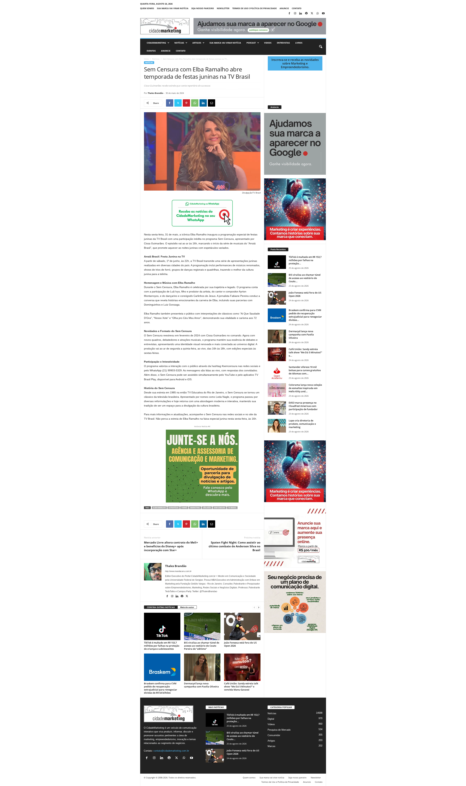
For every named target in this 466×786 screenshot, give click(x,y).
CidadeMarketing (156, 42)
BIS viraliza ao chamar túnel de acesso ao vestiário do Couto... (305, 278)
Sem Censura (219, 508)
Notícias (179, 42)
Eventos (151, 50)
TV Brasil (232, 508)
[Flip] (220, 103)
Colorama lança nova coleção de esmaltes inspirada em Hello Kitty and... (305, 388)
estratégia (173, 508)
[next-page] (258, 607)
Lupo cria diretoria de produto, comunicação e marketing (302, 424)
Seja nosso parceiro (202, 8)
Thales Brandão (155, 93)
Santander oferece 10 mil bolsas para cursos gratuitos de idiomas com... (305, 370)
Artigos (196, 42)
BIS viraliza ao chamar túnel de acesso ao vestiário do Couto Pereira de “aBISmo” (201, 645)
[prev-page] (254, 607)
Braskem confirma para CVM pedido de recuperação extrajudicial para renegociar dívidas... (305, 315)
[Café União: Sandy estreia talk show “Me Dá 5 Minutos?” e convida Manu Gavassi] (242, 667)
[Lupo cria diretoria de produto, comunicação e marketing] (277, 426)
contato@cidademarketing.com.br (171, 750)
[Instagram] (295, 13)
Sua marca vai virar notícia (172, 8)
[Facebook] (289, 13)
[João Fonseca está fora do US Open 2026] (242, 626)
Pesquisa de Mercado (279, 729)
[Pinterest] (186, 103)
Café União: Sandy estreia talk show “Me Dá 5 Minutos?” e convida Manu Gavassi (241, 686)
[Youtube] (323, 13)
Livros (298, 42)
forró (184, 508)
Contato (296, 8)
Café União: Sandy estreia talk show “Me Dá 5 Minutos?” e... (305, 352)
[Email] (211, 103)
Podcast (251, 42)
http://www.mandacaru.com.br (178, 571)
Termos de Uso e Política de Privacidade (254, 8)
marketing (195, 508)
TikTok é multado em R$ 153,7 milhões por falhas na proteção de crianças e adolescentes (161, 645)
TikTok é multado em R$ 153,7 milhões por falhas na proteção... (305, 260)
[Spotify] (306, 13)
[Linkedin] (301, 13)
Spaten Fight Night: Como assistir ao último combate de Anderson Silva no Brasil (234, 546)
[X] (312, 13)
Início (146, 59)
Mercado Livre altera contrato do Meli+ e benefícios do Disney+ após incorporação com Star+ (171, 546)
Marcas (271, 746)
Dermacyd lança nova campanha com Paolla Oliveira (201, 685)
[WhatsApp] (317, 13)
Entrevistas (283, 42)
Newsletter (223, 8)
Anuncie (284, 8)
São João (207, 508)
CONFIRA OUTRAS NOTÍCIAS (161, 607)
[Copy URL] (228, 103)
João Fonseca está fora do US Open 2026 (240, 644)
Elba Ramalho (159, 508)
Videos (267, 42)
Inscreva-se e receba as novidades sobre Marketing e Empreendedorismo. (295, 63)
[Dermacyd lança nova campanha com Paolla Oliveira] (202, 667)
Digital (271, 718)
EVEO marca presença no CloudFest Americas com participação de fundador (303, 406)
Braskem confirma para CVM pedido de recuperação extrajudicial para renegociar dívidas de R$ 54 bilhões (160, 688)
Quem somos (147, 8)
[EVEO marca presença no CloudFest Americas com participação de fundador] (277, 408)
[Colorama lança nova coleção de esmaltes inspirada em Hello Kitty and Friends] (277, 390)
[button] (321, 47)
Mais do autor (187, 607)
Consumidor (274, 735)
